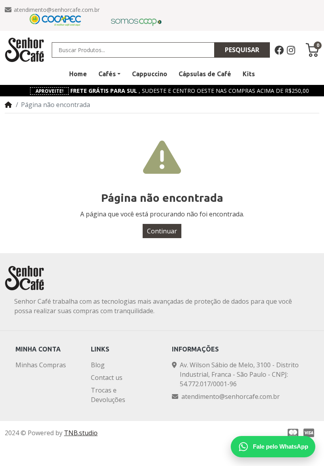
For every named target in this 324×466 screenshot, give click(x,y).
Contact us (106, 377)
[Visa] (310, 433)
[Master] (292, 433)
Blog (98, 365)
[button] (109, 74)
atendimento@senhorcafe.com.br (57, 9)
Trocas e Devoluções (108, 395)
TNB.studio (81, 432)
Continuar (162, 231)
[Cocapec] (55, 20)
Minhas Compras (40, 365)
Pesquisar (242, 49)
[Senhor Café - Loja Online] (24, 50)
